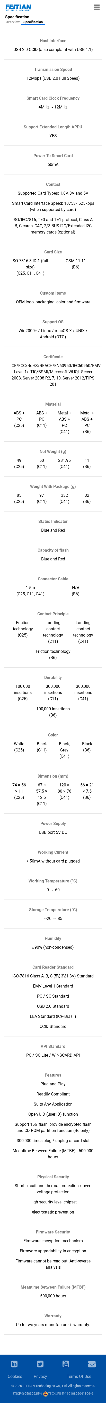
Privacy (40, 1376)
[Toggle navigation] (97, 7)
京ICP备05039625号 (27, 1393)
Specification (33, 22)
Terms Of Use (79, 1376)
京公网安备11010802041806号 (70, 1393)
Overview (13, 22)
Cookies (15, 1376)
